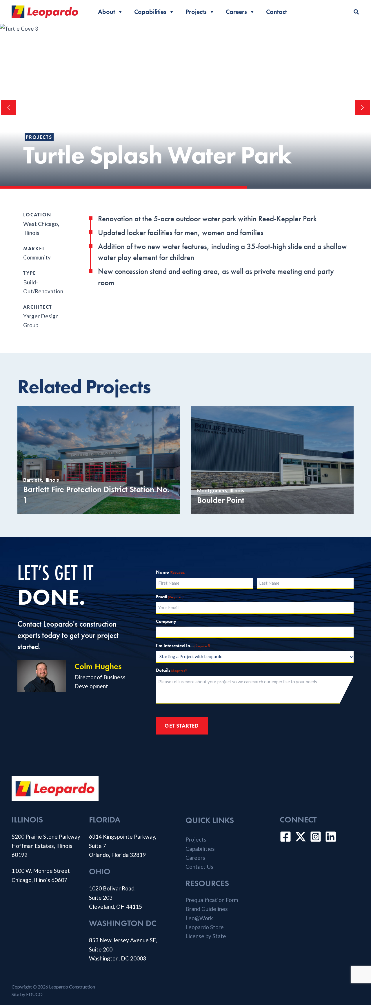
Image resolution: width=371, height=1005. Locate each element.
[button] (356, 12)
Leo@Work (199, 918)
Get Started (182, 725)
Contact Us (199, 866)
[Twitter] (300, 836)
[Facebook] (285, 836)
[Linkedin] (331, 836)
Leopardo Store (205, 927)
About (106, 12)
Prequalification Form (212, 900)
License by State (206, 936)
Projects (196, 12)
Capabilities (150, 12)
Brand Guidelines (207, 908)
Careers (236, 12)
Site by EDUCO (27, 994)
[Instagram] (315, 836)
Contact (276, 12)
